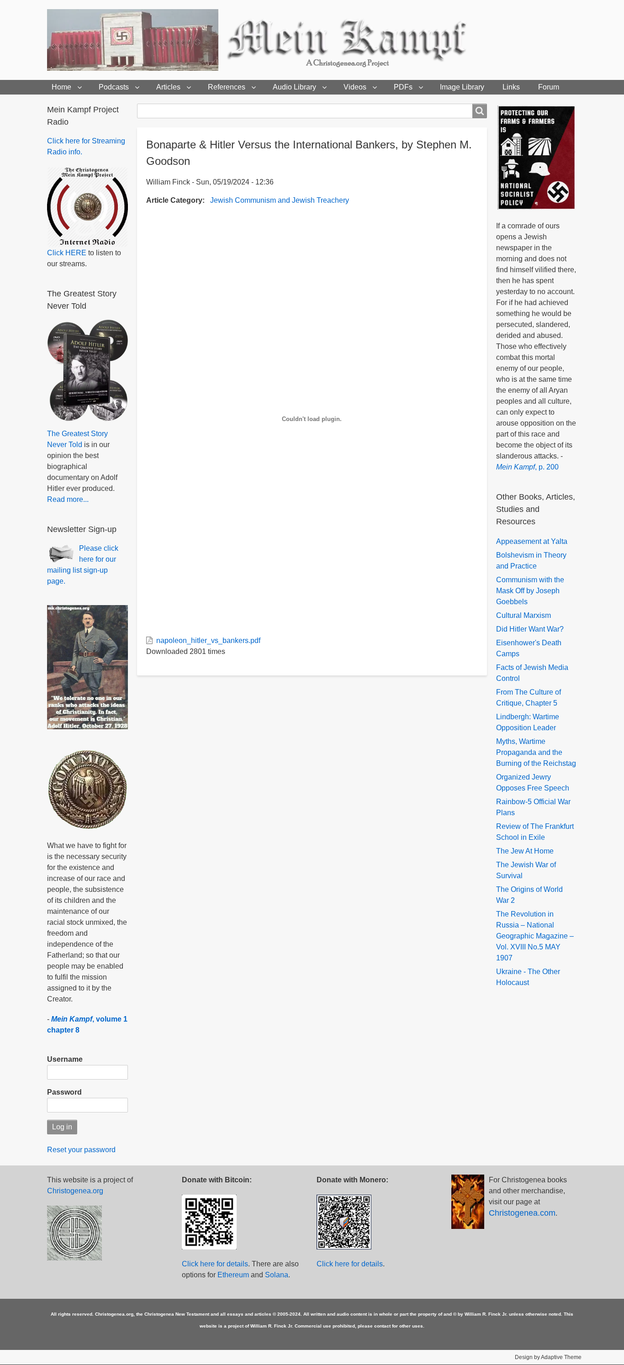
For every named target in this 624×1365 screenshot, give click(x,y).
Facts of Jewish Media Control (532, 673)
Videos (355, 87)
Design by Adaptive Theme (548, 1357)
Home (61, 87)
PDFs (403, 87)
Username (65, 1059)
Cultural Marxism (523, 615)
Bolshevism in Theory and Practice (531, 560)
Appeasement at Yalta (531, 541)
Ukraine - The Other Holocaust (528, 977)
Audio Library (294, 87)
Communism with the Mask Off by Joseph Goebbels (530, 591)
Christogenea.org (75, 1191)
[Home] (272, 40)
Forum (548, 87)
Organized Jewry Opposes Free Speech (532, 782)
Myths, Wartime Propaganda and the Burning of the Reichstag (536, 752)
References (226, 87)
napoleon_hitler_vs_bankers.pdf (208, 640)
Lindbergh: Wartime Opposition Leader (527, 722)
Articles (168, 87)
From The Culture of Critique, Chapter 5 (528, 697)
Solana (276, 1275)
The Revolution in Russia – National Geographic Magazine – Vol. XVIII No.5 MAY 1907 (535, 936)
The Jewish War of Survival (526, 870)
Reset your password (81, 1150)
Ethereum (233, 1275)
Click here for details (215, 1264)
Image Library (462, 87)
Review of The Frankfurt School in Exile (535, 831)
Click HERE (66, 253)
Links (511, 87)
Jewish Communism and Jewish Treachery (279, 200)
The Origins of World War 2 (529, 894)
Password (64, 1092)
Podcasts (114, 87)
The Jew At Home (525, 851)
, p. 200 (527, 467)
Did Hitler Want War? (530, 629)
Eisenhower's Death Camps (528, 648)
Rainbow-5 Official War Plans (533, 807)
